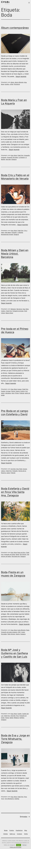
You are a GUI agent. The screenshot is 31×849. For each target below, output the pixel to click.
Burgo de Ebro (21, 552)
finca (17, 715)
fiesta (27, 630)
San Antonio (23, 554)
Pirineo (17, 393)
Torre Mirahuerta (9, 798)
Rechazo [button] (24, 845)
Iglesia (17, 554)
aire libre (13, 469)
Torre (2, 798)
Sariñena (21, 717)
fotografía (27, 155)
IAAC (19, 632)
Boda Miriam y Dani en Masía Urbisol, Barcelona (14, 254)
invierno (22, 391)
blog (25, 82)
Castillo (19, 713)
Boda (2, 84)
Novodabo (4, 634)
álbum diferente (19, 82)
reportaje (8, 159)
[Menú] (29, 2)
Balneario (13, 309)
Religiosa (16, 717)
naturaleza (8, 393)
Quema (18, 634)
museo (23, 632)
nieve (13, 393)
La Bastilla (20, 232)
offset (11, 84)
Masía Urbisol (9, 313)
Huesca (18, 391)
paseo (8, 473)
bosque (19, 389)
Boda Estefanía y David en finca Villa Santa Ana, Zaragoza (15, 492)
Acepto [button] (18, 845)
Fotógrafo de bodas (12, 157)
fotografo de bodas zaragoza (9, 632)
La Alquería (22, 157)
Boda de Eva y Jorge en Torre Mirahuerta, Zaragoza (15, 739)
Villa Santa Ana (15, 556)
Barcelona (19, 309)
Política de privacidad (15, 847)
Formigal (8, 391)
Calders (3, 311)
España (3, 391)
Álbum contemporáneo (15, 27)
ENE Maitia (8, 232)
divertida (13, 715)
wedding (16, 798)
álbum (12, 82)
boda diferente (21, 630)
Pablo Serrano (11, 634)
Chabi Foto (20, 155)
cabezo (3, 471)
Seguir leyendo (21, 76)
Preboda (21, 393)
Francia (13, 391)
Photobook (17, 84)
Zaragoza (14, 159)
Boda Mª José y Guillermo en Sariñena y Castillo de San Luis (14, 653)
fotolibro (7, 84)
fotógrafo (3, 157)
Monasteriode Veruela (7, 234)
